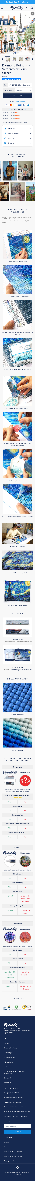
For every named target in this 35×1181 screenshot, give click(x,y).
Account (6, 1147)
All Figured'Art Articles (11, 1093)
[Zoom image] (17, 33)
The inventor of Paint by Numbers (15, 1116)
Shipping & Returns (10, 1048)
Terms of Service (9, 1057)
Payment (11, 138)
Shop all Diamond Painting (13, 1156)
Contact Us (7, 1078)
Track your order (9, 1161)
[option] (7, 59)
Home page (8, 1053)
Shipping (11, 143)
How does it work (13, 133)
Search (6, 1142)
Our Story (7, 1043)
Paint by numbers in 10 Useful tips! (16, 1107)
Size (5, 85)
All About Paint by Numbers (13, 1097)
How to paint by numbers (12, 1102)
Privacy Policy (9, 1062)
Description (11, 128)
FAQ (5, 1067)
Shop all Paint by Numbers (13, 1151)
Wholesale (7, 1082)
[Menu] (2, 7)
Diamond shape (9, 90)
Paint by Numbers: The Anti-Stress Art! (17, 1111)
